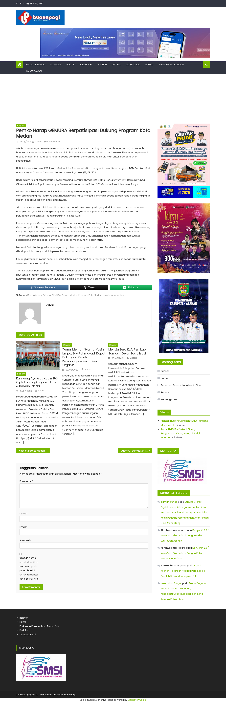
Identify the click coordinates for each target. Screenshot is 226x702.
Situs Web (25, 540)
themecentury (67, 694)
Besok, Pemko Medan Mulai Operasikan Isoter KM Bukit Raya (35, 450)
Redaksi (165, 392)
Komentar (26, 481)
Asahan (102, 64)
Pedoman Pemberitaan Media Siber (181, 385)
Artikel (116, 64)
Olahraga (86, 64)
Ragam (149, 64)
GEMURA (56, 295)
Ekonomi (55, 64)
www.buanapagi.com (114, 295)
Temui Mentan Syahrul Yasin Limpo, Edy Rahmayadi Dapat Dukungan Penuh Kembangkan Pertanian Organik (83, 357)
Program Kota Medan (90, 295)
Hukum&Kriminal (35, 64)
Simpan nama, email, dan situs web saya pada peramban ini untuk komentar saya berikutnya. (29, 568)
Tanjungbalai (34, 70)
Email (23, 527)
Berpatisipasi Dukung (39, 295)
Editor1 (38, 141)
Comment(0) (54, 141)
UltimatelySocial (137, 700)
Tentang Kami (169, 399)
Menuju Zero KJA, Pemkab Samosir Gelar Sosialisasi (127, 351)
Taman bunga (169, 502)
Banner (165, 371)
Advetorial (133, 64)
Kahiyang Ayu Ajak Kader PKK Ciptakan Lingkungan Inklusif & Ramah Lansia (37, 382)
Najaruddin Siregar (171, 583)
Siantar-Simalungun (171, 64)
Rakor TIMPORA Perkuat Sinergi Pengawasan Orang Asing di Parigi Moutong (180, 433)
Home (164, 378)
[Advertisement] (113, 99)
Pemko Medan (69, 295)
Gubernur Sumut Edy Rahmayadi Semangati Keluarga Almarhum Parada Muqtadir (136, 450)
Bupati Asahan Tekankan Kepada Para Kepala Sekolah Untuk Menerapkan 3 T (183, 571)
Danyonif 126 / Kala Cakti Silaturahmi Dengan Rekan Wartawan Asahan (185, 535)
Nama (24, 513)
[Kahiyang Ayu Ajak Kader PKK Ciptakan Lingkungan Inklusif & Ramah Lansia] (38, 355)
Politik (71, 64)
